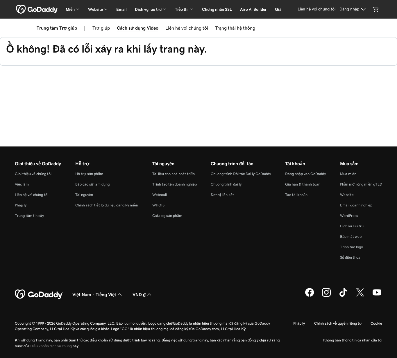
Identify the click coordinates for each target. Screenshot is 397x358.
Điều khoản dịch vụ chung (51, 346)
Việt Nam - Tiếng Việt (94, 294)
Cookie (376, 323)
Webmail (159, 195)
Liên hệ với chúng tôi (186, 28)
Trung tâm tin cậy (29, 215)
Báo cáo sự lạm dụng (92, 184)
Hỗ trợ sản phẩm (89, 174)
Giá (278, 9)
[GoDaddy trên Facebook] (309, 296)
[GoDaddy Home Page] (39, 294)
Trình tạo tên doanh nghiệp (174, 184)
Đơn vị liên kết (222, 195)
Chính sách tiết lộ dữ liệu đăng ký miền (106, 205)
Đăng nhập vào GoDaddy (305, 174)
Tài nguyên (84, 195)
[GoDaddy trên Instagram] (326, 296)
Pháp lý (20, 205)
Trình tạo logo (351, 247)
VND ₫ (139, 294)
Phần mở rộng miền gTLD (361, 184)
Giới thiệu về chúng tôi (33, 174)
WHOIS (158, 205)
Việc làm (22, 184)
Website (347, 195)
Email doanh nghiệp (356, 205)
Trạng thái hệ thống (235, 28)
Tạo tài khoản (296, 195)
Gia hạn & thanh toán (302, 184)
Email (121, 9)
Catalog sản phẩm (167, 215)
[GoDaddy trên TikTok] (343, 296)
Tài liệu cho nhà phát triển (173, 174)
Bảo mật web (351, 236)
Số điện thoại (350, 257)
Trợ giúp (101, 28)
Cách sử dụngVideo (137, 28)
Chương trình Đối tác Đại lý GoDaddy (241, 174)
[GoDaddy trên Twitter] (360, 296)
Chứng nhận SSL (217, 9)
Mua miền (348, 174)
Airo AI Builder (253, 9)
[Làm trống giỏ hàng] (375, 9)
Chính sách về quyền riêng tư (337, 323)
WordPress (349, 215)
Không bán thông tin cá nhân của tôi (352, 340)
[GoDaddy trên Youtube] (377, 296)
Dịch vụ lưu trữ (352, 226)
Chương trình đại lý (226, 184)
